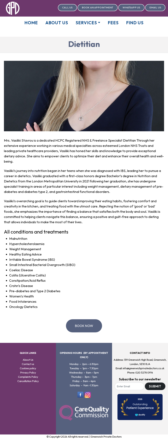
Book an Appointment (97, 7)
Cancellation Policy (28, 381)
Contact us (28, 364)
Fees (113, 22)
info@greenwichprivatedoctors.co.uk (143, 368)
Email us (155, 7)
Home (31, 22)
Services (87, 22)
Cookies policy (28, 368)
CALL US (67, 7)
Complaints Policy (28, 376)
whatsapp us (131, 7)
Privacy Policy (28, 372)
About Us (56, 22)
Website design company (76, 441)
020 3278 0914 (144, 372)
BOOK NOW (84, 326)
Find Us (135, 22)
